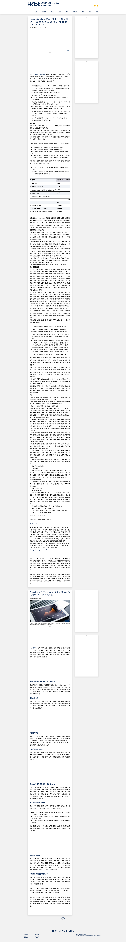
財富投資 (44, 11)
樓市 (52, 11)
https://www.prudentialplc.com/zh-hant (44, 550)
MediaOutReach (33, 27)
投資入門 (33, 648)
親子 (67, 11)
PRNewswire (33, 923)
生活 (83, 11)
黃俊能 (31, 598)
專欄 (97, 11)
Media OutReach (39, 74)
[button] (38, 11)
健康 (60, 11)
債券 (32, 913)
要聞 (36, 11)
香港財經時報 (46, 5)
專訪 (90, 11)
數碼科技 (75, 11)
